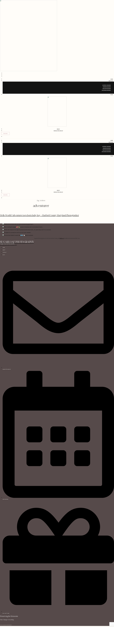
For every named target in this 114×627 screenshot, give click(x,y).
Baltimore (62, 238)
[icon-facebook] (0, 623)
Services (111, 80)
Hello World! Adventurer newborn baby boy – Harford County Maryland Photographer (39, 215)
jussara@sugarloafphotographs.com (8, 245)
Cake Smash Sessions (106, 90)
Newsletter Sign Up (58, 130)
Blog (112, 94)
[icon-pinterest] (3, 623)
